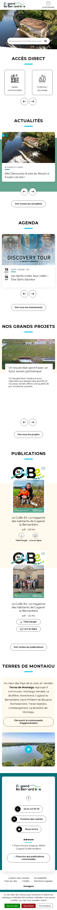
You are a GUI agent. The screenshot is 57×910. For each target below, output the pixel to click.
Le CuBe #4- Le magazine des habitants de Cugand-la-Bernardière (28, 607)
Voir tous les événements (29, 307)
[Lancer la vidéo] (28, 749)
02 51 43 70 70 (31, 809)
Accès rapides (48, 7)
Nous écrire (32, 830)
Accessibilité (40, 878)
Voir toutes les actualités (28, 204)
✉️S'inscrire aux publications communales (28, 857)
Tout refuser (28, 906)
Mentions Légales (43, 881)
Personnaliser (45, 906)
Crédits (25, 881)
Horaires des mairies (31, 819)
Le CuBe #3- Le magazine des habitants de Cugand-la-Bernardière (28, 521)
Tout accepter (12, 906)
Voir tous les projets (28, 434)
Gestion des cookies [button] (18, 878)
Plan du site (11, 881)
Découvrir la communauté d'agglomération (28, 721)
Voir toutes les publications (28, 647)
